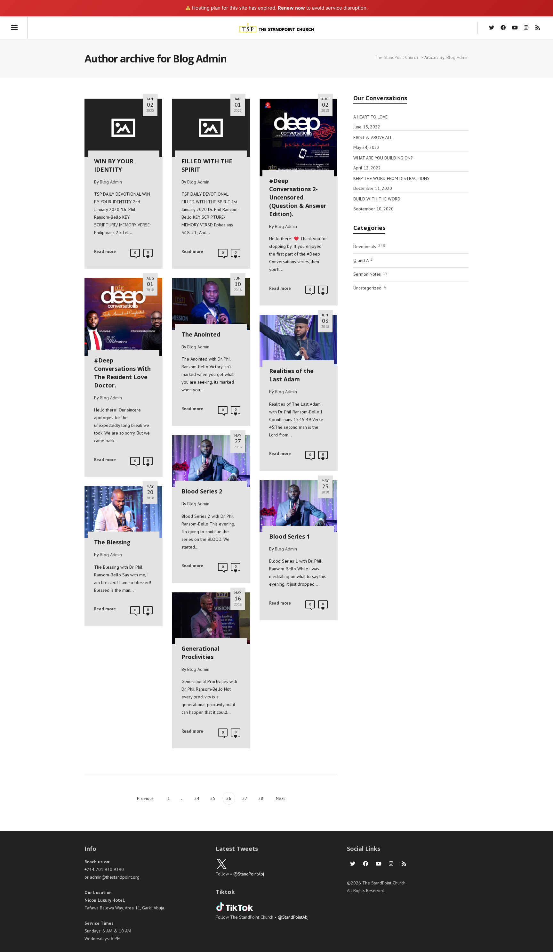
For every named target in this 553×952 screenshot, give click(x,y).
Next (281, 798)
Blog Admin (457, 57)
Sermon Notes (370, 274)
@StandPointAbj (248, 874)
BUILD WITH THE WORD (376, 199)
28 (260, 798)
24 (196, 798)
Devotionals (369, 246)
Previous (145, 798)
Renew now (291, 8)
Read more (105, 251)
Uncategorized (369, 287)
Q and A (363, 260)
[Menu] (14, 27)
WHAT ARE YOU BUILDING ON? (383, 158)
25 (212, 798)
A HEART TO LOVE (370, 117)
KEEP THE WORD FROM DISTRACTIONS (391, 178)
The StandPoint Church (396, 57)
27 (244, 798)
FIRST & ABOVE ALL (372, 137)
